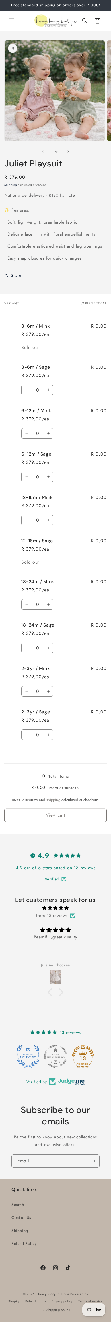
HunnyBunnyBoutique (53, 1294)
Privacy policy (62, 1301)
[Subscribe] (93, 1161)
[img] (55, 908)
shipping (53, 800)
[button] (11, 21)
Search (17, 1204)
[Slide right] (68, 151)
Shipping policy (58, 1309)
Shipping (10, 185)
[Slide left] (43, 151)
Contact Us (21, 1217)
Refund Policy (24, 1243)
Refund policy (35, 1301)
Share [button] (16, 275)
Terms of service (90, 1301)
